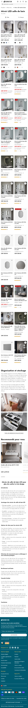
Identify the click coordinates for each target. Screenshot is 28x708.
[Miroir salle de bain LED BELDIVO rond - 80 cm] (7, 51)
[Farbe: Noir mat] (4, 42)
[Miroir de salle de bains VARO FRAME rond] (7, 105)
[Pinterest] (15, 647)
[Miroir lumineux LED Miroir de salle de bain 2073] (21, 347)
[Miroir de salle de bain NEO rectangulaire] (21, 133)
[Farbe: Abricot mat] (17, 67)
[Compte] (20, 2)
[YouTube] (18, 647)
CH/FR (4, 685)
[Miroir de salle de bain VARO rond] (7, 76)
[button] (17, 94)
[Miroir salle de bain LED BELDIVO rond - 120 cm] (7, 27)
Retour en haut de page (13, 702)
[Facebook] (12, 647)
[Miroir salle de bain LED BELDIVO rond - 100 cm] (21, 27)
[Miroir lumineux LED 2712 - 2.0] (7, 162)
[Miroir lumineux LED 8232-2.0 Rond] (21, 162)
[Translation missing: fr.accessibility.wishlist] (23, 2)
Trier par (22, 17)
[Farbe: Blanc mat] (17, 42)
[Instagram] (10, 647)
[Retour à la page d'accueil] (8, 1)
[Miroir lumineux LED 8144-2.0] (7, 265)
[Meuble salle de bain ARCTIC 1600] (11, 452)
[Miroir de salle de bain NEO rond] (21, 76)
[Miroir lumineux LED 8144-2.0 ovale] (21, 214)
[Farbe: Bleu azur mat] (6, 42)
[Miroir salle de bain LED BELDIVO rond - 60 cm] (21, 51)
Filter (8, 17)
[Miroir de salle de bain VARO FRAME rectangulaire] (21, 105)
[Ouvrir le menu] (2, 1)
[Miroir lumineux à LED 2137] (7, 347)
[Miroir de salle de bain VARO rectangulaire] (7, 133)
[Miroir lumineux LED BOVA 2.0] (21, 265)
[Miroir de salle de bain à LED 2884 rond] (7, 291)
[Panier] (26, 2)
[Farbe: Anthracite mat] (1, 42)
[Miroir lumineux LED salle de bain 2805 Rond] (7, 318)
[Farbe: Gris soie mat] (1, 67)
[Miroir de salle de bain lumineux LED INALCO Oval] (21, 291)
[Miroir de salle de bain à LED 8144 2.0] (7, 240)
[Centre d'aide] (18, 2)
